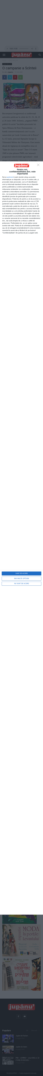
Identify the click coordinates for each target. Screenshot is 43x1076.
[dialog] (21, 538)
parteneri (10, 177)
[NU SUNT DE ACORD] (39, 165)
